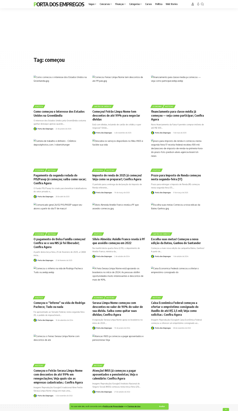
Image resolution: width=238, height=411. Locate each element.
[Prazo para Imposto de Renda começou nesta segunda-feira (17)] (177, 155)
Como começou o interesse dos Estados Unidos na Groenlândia (59, 113)
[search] (202, 4)
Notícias (169, 106)
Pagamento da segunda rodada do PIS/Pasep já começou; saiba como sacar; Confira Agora (60, 179)
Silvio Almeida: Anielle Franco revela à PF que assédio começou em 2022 (118, 241)
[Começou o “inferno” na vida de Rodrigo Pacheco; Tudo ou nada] (60, 283)
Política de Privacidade (113, 406)
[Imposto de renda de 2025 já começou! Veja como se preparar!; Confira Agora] (119, 155)
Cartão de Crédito (102, 106)
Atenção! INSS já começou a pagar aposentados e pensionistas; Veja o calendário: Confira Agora (115, 374)
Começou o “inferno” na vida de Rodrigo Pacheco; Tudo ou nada (59, 305)
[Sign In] (192, 4)
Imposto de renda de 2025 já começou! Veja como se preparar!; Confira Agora (117, 177)
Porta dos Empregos (59, 4)
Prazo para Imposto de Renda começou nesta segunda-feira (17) (176, 177)
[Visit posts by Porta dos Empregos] (35, 128)
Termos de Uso (133, 406)
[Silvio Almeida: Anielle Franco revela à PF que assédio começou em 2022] (119, 219)
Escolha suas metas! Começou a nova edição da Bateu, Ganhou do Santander (176, 241)
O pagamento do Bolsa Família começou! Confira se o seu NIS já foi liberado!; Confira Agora (59, 243)
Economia (157, 106)
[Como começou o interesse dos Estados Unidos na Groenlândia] (60, 91)
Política (39, 106)
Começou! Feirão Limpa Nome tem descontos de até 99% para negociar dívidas (116, 115)
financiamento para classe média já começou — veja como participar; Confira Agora (177, 115)
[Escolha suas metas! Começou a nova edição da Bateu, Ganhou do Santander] (177, 219)
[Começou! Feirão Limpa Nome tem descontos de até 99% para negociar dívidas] (119, 91)
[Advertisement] (119, 29)
